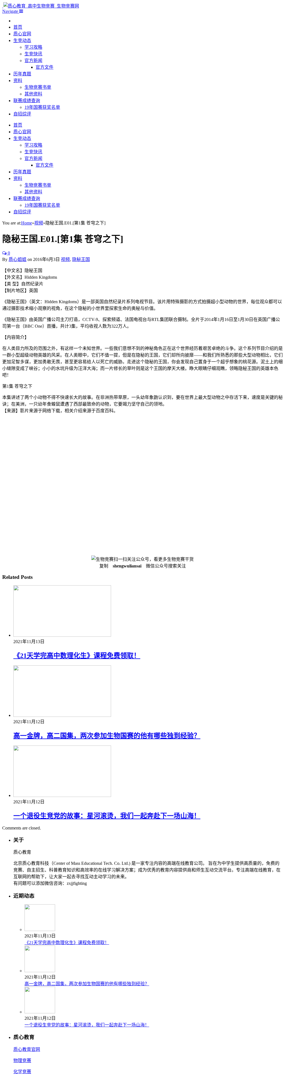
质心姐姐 (17, 259)
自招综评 (22, 114)
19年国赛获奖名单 (42, 107)
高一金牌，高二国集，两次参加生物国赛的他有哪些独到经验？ (106, 735)
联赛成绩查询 (26, 100)
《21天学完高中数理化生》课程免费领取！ (76, 655)
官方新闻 (33, 60)
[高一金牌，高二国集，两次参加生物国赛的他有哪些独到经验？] (62, 715)
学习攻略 (33, 47)
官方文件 (44, 67)
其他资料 (33, 94)
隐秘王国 (81, 259)
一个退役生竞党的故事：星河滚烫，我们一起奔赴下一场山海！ (106, 815)
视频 (65, 259)
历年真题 (22, 73)
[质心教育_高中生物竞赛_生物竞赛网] (40, 6)
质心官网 (22, 33)
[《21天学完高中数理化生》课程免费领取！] (62, 635)
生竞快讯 (33, 53)
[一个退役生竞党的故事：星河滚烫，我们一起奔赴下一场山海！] (62, 795)
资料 (17, 80)
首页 (17, 27)
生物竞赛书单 (37, 87)
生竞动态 (22, 40)
